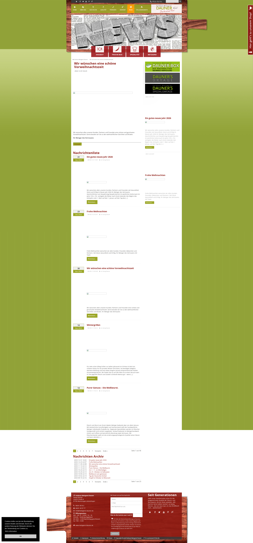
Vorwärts (98, 451)
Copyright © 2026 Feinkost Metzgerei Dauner (129, 538)
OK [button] (21, 536)
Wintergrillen (93, 325)
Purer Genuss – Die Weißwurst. (102, 387)
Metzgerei (152, 55)
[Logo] (166, 12)
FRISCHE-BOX (117, 55)
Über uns (83, 10)
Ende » (105, 451)
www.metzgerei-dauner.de (84, 525)
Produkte (113, 10)
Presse (110, 538)
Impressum (85, 538)
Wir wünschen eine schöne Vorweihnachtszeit (110, 268)
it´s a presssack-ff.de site (152, 538)
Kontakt (123, 10)
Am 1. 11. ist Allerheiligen (97, 470)
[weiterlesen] (157, 508)
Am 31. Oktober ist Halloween (99, 472)
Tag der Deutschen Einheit (98, 476)
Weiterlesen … (149, 147)
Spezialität (134, 55)
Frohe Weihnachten (97, 211)
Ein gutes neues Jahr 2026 (100, 156)
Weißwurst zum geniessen (98, 474)
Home (75, 10)
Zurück (78, 144)
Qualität (103, 10)
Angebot (100, 55)
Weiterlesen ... (92, 202)
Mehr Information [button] (11, 531)
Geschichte (93, 10)
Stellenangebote (142, 10)
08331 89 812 (156, 1)
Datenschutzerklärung (127, 519)
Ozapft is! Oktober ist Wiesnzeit (99, 478)
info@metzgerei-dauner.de (84, 511)
